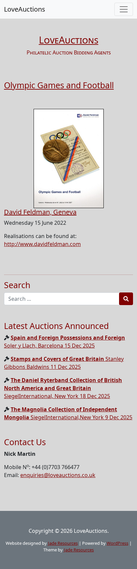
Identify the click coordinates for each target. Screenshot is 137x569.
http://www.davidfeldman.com (42, 244)
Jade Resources (63, 543)
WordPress (117, 543)
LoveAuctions (24, 9)
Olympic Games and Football (59, 85)
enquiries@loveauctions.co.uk (57, 475)
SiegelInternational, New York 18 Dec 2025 (63, 388)
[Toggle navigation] (123, 9)
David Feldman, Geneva (40, 211)
